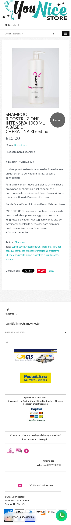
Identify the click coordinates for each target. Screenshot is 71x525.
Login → (9, 309)
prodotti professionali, (37, 250)
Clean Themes (22, 500)
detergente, (19, 250)
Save (43, 270)
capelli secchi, (19, 246)
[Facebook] (7, 342)
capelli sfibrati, (33, 246)
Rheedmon (20, 144)
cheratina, (46, 246)
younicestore (19, 496)
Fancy (51, 270)
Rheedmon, (12, 255)
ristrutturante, (51, 255)
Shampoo (20, 242)
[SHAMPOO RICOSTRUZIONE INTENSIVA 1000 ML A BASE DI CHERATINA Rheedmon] (35, 78)
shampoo (10, 259)
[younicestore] (35, 3)
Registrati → (11, 313)
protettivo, (54, 250)
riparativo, (38, 255)
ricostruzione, (25, 255)
